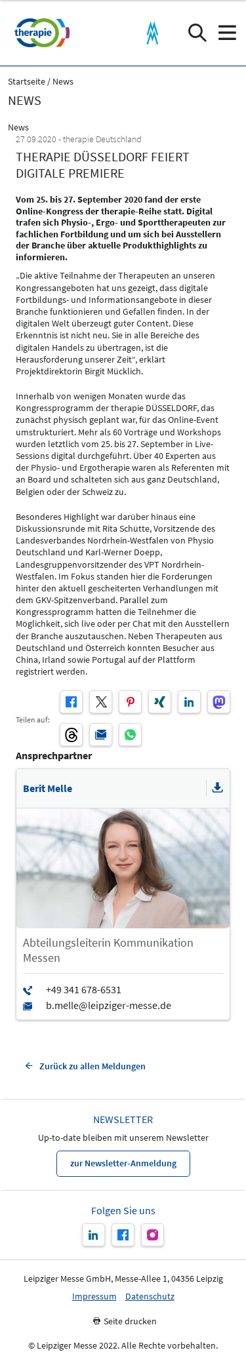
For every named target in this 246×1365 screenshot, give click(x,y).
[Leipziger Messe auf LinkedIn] (93, 1234)
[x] (100, 701)
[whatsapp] (130, 734)
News (62, 81)
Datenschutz (149, 1296)
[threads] (71, 734)
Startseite (26, 81)
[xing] (159, 701)
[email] (100, 734)
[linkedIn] (189, 701)
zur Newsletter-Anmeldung (123, 1163)
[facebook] (71, 701)
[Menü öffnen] (226, 33)
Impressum (94, 1296)
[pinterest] (130, 701)
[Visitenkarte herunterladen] (218, 788)
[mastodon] (218, 701)
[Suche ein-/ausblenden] (197, 33)
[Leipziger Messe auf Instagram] (152, 1234)
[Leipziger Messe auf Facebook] (123, 1234)
